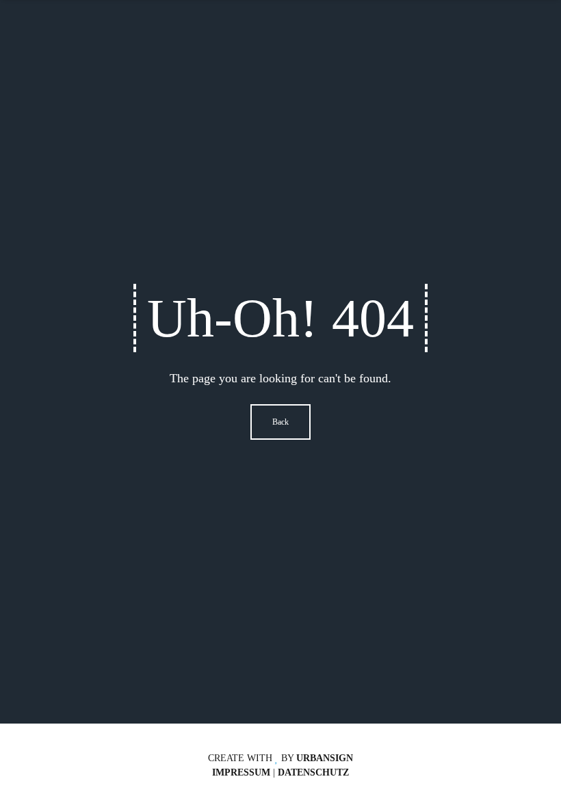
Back (280, 422)
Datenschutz (313, 772)
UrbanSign (324, 758)
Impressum (241, 772)
